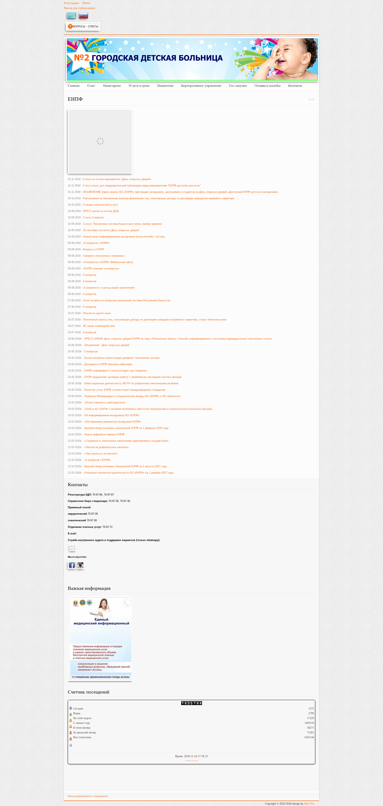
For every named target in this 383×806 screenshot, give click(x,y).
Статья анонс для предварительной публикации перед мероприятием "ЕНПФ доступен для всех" (142, 185)
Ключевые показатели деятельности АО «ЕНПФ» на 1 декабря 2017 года (128, 472)
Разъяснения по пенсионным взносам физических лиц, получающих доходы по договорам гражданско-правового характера (159, 198)
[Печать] (311, 98)
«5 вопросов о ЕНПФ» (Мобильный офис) (108, 262)
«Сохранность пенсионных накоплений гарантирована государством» (126, 440)
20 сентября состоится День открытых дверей (111, 230)
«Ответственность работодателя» (104, 402)
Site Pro (309, 803)
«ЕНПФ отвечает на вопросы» (101, 268)
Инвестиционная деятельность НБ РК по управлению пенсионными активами (131, 383)
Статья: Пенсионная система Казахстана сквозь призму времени (122, 223)
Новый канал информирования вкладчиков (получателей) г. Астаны (124, 236)
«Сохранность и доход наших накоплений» (109, 287)
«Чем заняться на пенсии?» (101, 453)
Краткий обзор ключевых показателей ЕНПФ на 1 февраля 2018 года (126, 428)
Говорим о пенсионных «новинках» (104, 255)
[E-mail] (314, 98)
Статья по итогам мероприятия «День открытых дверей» (117, 179)
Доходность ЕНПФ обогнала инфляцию (108, 364)
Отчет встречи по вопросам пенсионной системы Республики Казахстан (126, 300)
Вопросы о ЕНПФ (93, 249)
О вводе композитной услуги (100, 204)
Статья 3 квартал (93, 217)
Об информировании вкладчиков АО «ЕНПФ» (112, 415)
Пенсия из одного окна (96, 313)
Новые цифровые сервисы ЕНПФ (104, 434)
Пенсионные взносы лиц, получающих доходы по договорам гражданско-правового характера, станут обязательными (154, 319)
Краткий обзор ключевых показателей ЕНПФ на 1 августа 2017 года (125, 466)
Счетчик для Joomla (191, 761)
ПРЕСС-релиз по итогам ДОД (101, 211)
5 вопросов (89, 274)
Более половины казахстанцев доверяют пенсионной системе (122, 357)
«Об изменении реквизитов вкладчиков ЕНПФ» (112, 421)
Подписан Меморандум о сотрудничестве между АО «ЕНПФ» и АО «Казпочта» (132, 396)
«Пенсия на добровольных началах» (106, 447)
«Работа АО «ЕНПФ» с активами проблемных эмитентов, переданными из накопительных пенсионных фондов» (148, 409)
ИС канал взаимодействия (99, 325)
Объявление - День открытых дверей (106, 345)
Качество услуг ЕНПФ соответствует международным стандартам (124, 389)
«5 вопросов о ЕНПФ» (96, 242)
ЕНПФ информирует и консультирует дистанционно (115, 370)
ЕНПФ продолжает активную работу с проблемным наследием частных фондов (133, 376)
